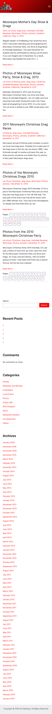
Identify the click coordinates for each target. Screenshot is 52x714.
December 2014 (9, 467)
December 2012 (9, 554)
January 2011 (8, 649)
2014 (5, 31)
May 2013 (7, 533)
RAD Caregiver (9, 406)
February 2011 (9, 645)
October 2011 (8, 612)
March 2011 (8, 641)
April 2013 (7, 537)
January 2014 (8, 500)
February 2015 (9, 463)
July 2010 (7, 674)
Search (6, 301)
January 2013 (8, 550)
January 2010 (8, 699)
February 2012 (9, 595)
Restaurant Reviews (11, 415)
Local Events (8, 394)
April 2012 (7, 587)
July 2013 (7, 525)
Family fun (40, 82)
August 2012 (8, 570)
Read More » (8, 64)
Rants (5, 411)
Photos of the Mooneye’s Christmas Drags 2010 (20, 174)
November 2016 (10, 451)
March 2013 (8, 542)
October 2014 (9, 471)
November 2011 (9, 608)
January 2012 (8, 599)
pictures (32, 33)
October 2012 (9, 562)
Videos (6, 423)
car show (12, 31)
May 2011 (7, 632)
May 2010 (7, 682)
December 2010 (9, 653)
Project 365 (8, 402)
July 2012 (7, 575)
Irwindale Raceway (11, 84)
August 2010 (8, 670)
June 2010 (7, 678)
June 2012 (7, 579)
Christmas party (18, 82)
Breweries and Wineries (13, 386)
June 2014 (7, 484)
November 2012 (10, 558)
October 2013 (9, 513)
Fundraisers (8, 390)
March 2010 (8, 690)
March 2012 (8, 591)
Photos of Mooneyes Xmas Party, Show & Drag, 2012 (22, 75)
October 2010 (9, 661)
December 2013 (9, 504)
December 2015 (9, 455)
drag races (21, 31)
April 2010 (7, 686)
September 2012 (10, 566)
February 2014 (9, 496)
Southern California (11, 87)
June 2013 (7, 529)
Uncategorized (9, 419)
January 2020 (9, 442)
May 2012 (7, 583)
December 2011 (9, 604)
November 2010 (10, 657)
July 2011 (7, 624)
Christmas (7, 133)
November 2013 (10, 508)
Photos (25, 33)
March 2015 (8, 459)
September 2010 (10, 665)
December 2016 (9, 447)
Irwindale (31, 31)
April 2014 (7, 492)
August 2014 (8, 475)
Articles (6, 382)
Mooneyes (16, 33)
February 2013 (9, 546)
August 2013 (8, 521)
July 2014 (7, 480)
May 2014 (7, 488)
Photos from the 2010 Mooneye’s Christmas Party (22, 233)
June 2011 (7, 628)
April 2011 (7, 636)
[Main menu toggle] (49, 6)
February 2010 (9, 694)
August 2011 (8, 620)
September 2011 (10, 616)
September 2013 (10, 517)
